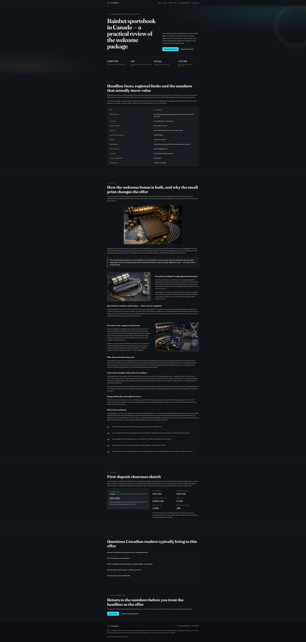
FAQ (175, 3)
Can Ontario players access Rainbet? (118, 558)
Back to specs (113, 613)
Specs (159, 3)
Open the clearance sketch (130, 613)
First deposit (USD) (114, 491)
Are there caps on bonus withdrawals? (118, 575)
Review (165, 3)
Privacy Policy (195, 3)
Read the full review (188, 49)
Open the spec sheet (170, 49)
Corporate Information (184, 3)
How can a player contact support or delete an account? (124, 570)
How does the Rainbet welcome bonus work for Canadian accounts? (127, 552)
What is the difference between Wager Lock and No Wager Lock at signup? (130, 564)
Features (170, 3)
